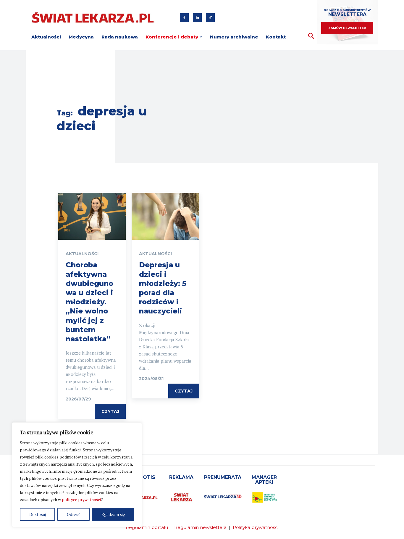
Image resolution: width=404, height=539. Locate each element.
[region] (77, 474)
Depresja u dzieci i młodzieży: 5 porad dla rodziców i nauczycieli (162, 287)
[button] (311, 36)
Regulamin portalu (147, 527)
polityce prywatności (81, 499)
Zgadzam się (113, 514)
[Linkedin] (197, 17)
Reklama (181, 477)
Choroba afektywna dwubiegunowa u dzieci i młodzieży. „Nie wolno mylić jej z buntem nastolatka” (89, 301)
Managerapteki (264, 479)
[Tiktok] (210, 17)
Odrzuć (73, 514)
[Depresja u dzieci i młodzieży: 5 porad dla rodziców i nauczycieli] (165, 216)
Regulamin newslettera (200, 527)
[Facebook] (184, 17)
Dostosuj (37, 514)
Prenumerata (222, 477)
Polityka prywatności (256, 527)
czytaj (110, 411)
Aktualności (82, 254)
